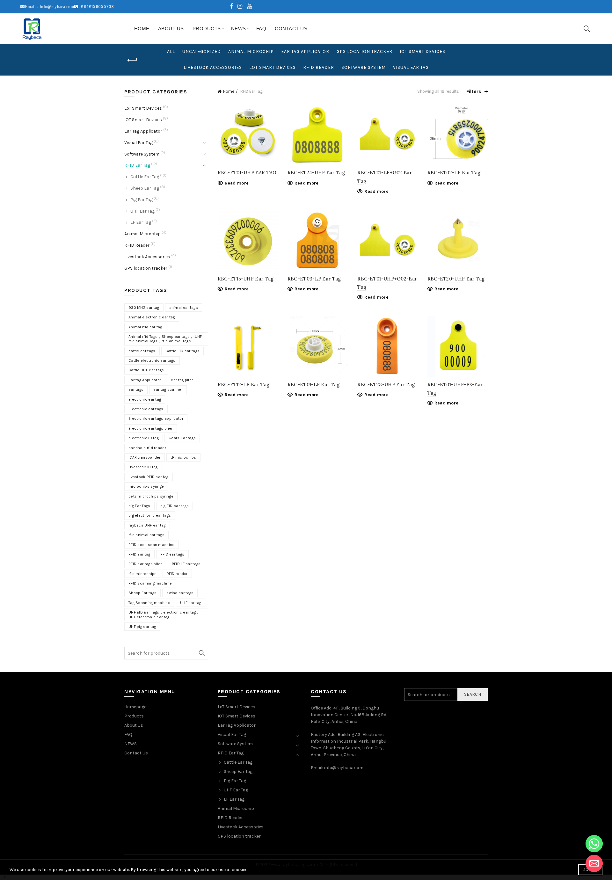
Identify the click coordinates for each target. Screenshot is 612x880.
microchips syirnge (146, 486)
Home (141, 28)
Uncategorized (201, 51)
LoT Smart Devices (272, 67)
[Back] (132, 60)
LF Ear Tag (140, 222)
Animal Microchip (251, 51)
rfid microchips (142, 573)
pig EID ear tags (174, 506)
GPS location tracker (364, 51)
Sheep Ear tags (142, 593)
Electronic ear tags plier (150, 428)
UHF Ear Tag (142, 211)
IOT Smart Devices (422, 51)
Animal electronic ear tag (151, 317)
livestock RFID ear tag (148, 477)
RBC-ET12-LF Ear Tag (244, 385)
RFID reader (177, 573)
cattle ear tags (142, 351)
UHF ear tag (190, 602)
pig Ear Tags (139, 506)
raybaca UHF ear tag (147, 525)
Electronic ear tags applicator (155, 418)
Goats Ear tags (182, 438)
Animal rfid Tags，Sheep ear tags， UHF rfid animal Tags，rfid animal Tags (165, 338)
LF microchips (183, 457)
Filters (473, 91)
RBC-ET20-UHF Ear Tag (456, 279)
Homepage (135, 706)
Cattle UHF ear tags (146, 370)
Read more (237, 183)
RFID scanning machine (150, 583)
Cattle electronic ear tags (152, 360)
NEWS (238, 28)
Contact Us (291, 28)
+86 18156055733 (96, 6)
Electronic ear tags (146, 409)
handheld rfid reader (147, 448)
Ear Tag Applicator (305, 51)
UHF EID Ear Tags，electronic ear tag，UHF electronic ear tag (164, 614)
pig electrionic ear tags (149, 515)
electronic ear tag (144, 399)
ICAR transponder (144, 457)
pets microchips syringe (150, 496)
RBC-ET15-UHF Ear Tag (246, 279)
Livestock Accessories (213, 67)
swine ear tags (179, 593)
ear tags (135, 389)
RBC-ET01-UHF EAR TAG (247, 173)
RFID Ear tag (139, 554)
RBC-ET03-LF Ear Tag (314, 279)
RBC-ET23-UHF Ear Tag (386, 385)
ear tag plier (182, 380)
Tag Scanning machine (149, 602)
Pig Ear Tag (141, 199)
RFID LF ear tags (186, 564)
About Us (171, 28)
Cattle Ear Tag (144, 176)
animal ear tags (183, 307)
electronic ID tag (143, 438)
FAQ (261, 28)
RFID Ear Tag (137, 165)
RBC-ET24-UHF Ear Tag (316, 173)
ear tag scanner (168, 389)
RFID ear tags (172, 554)
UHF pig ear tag (142, 626)
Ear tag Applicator (144, 380)
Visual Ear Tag (411, 67)
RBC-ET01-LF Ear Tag (314, 385)
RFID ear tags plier (145, 564)
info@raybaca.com (343, 767)
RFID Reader (318, 67)
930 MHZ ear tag (143, 307)
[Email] (594, 863)
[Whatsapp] (594, 843)
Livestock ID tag (143, 467)
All (171, 51)
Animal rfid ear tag (145, 327)
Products (207, 28)
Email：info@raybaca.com (49, 6)
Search (201, 653)
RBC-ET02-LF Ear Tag (454, 173)
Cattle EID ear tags (182, 351)
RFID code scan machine (151, 544)
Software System (363, 67)
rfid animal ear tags (146, 535)
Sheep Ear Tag (144, 188)
